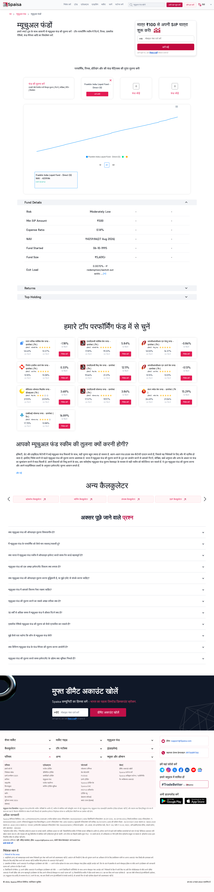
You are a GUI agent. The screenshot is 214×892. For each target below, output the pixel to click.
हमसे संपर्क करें (8, 843)
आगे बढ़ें (165, 47)
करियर (7, 779)
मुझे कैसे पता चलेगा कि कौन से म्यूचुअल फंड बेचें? (30, 635)
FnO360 (84, 775)
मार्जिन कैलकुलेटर (81, 499)
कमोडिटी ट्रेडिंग (48, 775)
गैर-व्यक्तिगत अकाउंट (126, 779)
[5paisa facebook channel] (181, 770)
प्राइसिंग (95, 4)
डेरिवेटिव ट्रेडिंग (48, 772)
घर (10, 14)
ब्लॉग (6, 793)
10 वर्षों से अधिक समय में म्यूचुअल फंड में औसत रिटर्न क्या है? (35, 612)
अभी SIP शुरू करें (174, 5)
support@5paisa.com (181, 740)
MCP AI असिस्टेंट (87, 790)
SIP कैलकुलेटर (176, 499)
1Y (100, 165)
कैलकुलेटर (10, 748)
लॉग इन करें (190, 5)
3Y (107, 165)
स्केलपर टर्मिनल (86, 768)
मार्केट (103, 4)
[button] (204, 5)
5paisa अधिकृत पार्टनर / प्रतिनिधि (131, 775)
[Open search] (131, 5)
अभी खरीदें (97, 94)
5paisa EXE (86, 786)
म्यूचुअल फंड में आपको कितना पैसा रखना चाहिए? (30, 589)
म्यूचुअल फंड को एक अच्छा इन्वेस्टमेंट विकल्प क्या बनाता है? (34, 566)
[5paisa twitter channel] (174, 770)
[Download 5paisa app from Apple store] (196, 802)
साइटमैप (7, 783)
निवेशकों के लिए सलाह (12, 854)
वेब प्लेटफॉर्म (85, 772)
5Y (113, 165)
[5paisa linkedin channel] (187, 770)
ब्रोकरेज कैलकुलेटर (33, 499)
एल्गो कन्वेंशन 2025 (11, 775)
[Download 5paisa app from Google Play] (171, 802)
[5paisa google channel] (199, 770)
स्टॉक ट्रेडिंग (47, 768)
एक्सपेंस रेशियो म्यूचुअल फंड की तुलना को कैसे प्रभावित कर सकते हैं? (39, 624)
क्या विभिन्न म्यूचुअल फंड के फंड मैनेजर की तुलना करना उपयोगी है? (38, 646)
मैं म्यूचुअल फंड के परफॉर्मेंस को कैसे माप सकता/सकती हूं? (34, 543)
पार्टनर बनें (119, 4)
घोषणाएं (7, 804)
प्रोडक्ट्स (85, 4)
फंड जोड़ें (136, 93)
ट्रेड (76, 4)
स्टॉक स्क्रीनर (48, 783)
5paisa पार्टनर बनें (126, 772)
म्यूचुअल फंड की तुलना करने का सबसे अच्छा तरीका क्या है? (34, 601)
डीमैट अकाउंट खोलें (108, 712)
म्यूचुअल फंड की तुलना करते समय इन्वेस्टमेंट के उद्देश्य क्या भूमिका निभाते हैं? (42, 658)
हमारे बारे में (8, 768)
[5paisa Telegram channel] (162, 770)
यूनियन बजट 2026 (11, 800)
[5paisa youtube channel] (193, 770)
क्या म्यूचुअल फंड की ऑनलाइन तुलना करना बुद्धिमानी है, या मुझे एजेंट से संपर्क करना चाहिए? (48, 578)
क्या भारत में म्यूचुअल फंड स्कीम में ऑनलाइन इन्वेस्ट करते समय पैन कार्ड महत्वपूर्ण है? (45, 555)
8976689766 (192, 752)
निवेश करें (67, 4)
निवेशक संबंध (9, 772)
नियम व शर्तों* (72, 719)
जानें (110, 4)
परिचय (7, 765)
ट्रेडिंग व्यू (84, 793)
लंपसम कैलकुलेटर (128, 499)
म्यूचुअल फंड (21, 14)
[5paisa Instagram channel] (168, 770)
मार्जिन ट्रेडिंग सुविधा (50, 786)
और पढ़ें (19, 473)
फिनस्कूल (8, 786)
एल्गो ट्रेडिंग (85, 779)
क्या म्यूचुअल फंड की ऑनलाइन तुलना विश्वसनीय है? (31, 532)
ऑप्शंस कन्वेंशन (10, 790)
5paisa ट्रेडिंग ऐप (87, 783)
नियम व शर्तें (153, 53)
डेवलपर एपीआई (86, 797)
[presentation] (9, 499)
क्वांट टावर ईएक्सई (87, 800)
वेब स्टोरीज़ (8, 797)
